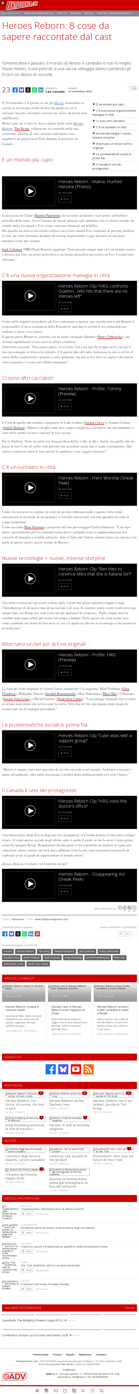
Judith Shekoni (13, 427)
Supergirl (76, 13)
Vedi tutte (129, 1307)
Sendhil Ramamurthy (60, 693)
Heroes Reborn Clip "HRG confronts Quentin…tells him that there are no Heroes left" (93, 291)
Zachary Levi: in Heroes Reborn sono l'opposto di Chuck (68, 1010)
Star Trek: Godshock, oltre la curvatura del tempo (50, 1265)
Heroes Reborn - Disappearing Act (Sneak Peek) (91, 876)
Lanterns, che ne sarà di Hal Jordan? (68, 1158)
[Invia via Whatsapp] (34, 90)
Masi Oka (109, 693)
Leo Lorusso (55, 91)
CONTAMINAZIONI (29, 1225)
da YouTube (65, 192)
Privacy (57, 1354)
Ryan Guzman (34, 527)
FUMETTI (25, 1262)
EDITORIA (25, 1281)
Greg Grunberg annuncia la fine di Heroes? (24, 1127)
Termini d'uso (41, 1354)
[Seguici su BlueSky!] (63, 1069)
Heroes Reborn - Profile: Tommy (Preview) (89, 391)
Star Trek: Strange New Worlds (114, 13)
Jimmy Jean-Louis (13, 963)
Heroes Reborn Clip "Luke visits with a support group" (95, 737)
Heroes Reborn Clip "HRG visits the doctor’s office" (92, 803)
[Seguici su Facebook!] (50, 1069)
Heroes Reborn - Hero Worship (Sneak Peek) (95, 480)
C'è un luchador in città (111, 127)
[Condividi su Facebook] (15, 90)
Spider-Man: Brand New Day (39, 13)
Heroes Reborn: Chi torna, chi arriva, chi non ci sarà (24, 1104)
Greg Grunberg (73, 957)
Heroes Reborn (25, 951)
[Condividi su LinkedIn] (41, 90)
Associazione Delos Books (60, 1364)
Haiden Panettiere (47, 215)
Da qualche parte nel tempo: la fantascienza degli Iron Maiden (58, 1227)
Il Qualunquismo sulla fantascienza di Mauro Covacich (52, 1209)
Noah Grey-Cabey (38, 963)
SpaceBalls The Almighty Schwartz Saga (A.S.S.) (32, 1320)
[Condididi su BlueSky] (21, 90)
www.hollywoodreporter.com (51, 919)
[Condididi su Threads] (28, 90)
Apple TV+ (62, 13)
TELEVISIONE (13, 996)
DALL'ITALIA (26, 1206)
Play (66, 199)
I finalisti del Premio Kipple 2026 (21, 1176)
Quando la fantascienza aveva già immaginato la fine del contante (68, 1183)
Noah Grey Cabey (69, 698)
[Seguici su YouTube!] (76, 1069)
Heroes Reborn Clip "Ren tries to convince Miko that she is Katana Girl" (94, 571)
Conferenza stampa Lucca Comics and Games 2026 (35, 1335)
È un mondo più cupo (110, 104)
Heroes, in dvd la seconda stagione (69, 1127)
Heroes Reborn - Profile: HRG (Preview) (87, 657)
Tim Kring (21, 128)
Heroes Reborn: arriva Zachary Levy (66, 1102)
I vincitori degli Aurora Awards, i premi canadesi (25, 1158)
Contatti (101, 1354)
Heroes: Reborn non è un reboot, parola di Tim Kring (112, 1104)
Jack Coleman (12, 249)
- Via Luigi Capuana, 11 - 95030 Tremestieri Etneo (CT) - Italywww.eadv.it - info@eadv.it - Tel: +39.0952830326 (83, 1375)
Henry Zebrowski (110, 336)
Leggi (28, 1213)
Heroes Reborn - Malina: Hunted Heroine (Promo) (90, 184)
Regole (70, 1354)
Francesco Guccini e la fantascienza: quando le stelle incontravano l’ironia (64, 1246)
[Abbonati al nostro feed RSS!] (88, 1069)
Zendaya (89, 13)
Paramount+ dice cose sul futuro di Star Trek (113, 1158)
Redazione (85, 1354)
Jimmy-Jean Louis (16, 698)
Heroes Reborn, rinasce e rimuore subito (22, 1008)
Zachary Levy (94, 422)
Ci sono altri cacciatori (110, 121)
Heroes (59, 102)
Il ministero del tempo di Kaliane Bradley (45, 1284)
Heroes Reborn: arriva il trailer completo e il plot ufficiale (112, 1010)
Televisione (17, 919)
